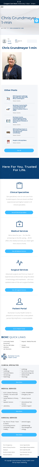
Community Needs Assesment (8, 342)
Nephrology (6, 377)
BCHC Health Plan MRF (25, 449)
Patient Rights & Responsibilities (27, 447)
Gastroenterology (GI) (27, 373)
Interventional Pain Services (26, 403)
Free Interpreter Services (26, 452)
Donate (23, 345)
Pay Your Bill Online (8, 345)
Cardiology (6, 371)
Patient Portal (25, 347)
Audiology (24, 369)
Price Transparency (7, 445)
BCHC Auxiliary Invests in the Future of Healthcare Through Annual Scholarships (20, 131)
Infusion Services (26, 398)
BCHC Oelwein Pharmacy (10, 392)
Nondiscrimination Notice (9, 452)
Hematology (6, 375)
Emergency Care (26, 394)
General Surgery (25, 422)
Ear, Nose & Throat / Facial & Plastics (11, 422)
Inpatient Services (8, 402)
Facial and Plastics (8, 373)
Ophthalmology (25, 425)
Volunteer (6, 347)
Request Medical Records (28, 341)
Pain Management (26, 427)
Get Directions (7, 349)
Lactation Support (26, 406)
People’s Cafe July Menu (19, 140)
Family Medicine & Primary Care (11, 399)
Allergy (5, 369)
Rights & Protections (24, 454)
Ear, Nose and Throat (27, 371)
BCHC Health (10, 42)
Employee (5, 449)
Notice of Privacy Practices (9, 447)
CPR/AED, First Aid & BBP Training (10, 395)
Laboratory (6, 406)
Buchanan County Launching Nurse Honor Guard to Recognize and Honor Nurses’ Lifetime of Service (20, 120)
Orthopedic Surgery (8, 427)
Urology (23, 429)
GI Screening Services (9, 425)
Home (4, 28)
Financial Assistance (7, 454)
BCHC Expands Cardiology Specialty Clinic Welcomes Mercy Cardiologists (20, 97)
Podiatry (5, 429)
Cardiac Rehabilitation (27, 392)
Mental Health (25, 375)
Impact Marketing (22, 462)
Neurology (24, 377)
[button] (36, 20)
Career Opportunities (25, 445)
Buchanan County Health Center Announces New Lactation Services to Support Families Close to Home (20, 108)
